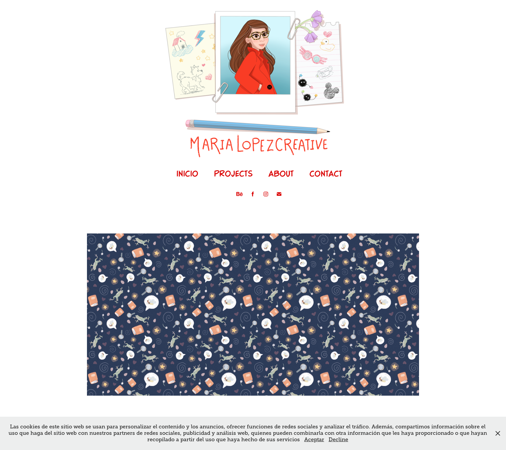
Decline (338, 439)
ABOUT (281, 173)
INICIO (187, 173)
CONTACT (326, 173)
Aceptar (314, 439)
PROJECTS (233, 173)
